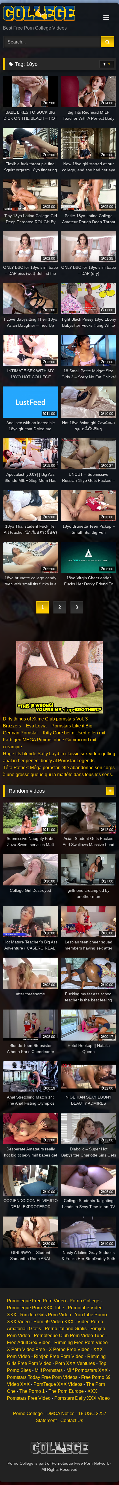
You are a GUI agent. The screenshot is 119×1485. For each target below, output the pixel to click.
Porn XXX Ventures (75, 1363)
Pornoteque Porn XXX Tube (35, 1307)
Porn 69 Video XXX (54, 1321)
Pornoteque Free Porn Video (36, 1300)
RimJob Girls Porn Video (45, 1314)
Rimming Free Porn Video (81, 1342)
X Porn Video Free (26, 1349)
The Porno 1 (32, 1391)
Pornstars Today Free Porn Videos (42, 1377)
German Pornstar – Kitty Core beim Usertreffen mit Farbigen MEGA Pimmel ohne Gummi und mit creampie (54, 739)
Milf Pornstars (49, 1370)
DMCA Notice (61, 1413)
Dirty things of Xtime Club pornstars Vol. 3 (45, 718)
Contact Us (71, 1420)
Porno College (84, 1300)
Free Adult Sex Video (29, 1342)
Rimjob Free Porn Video (58, 1356)
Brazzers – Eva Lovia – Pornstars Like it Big (47, 725)
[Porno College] (49, 14)
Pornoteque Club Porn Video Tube (69, 1335)
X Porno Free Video (69, 1349)
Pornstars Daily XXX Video (82, 1398)
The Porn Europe (66, 1391)
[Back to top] (101, 1467)
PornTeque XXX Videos (58, 1384)
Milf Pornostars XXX (87, 1370)
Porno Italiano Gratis (66, 1328)
